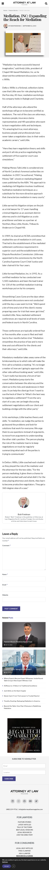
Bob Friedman (24, 514)
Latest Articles (24, 825)
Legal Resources (24, 832)
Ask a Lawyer (24, 853)
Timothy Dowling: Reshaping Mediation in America (22, 701)
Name (5, 574)
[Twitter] (36, 801)
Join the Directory (24, 835)
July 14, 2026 (8, 645)
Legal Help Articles (24, 848)
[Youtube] (30, 801)
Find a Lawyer (24, 851)
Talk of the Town (24, 827)
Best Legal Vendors (24, 830)
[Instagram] (18, 801)
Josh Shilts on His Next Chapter (15, 691)
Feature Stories (13, 10)
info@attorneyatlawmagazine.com (31, 809)
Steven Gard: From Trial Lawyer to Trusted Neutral (21, 696)
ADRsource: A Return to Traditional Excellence (20, 686)
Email (5, 585)
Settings (5, 862)
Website (5, 595)
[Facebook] (24, 801)
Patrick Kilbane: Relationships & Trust (18, 642)
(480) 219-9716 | (12, 809)
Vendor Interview (24, 10)
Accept (6, 866)
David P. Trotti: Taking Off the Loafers (18, 669)
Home (5, 10)
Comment (6, 545)
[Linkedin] (12, 801)
